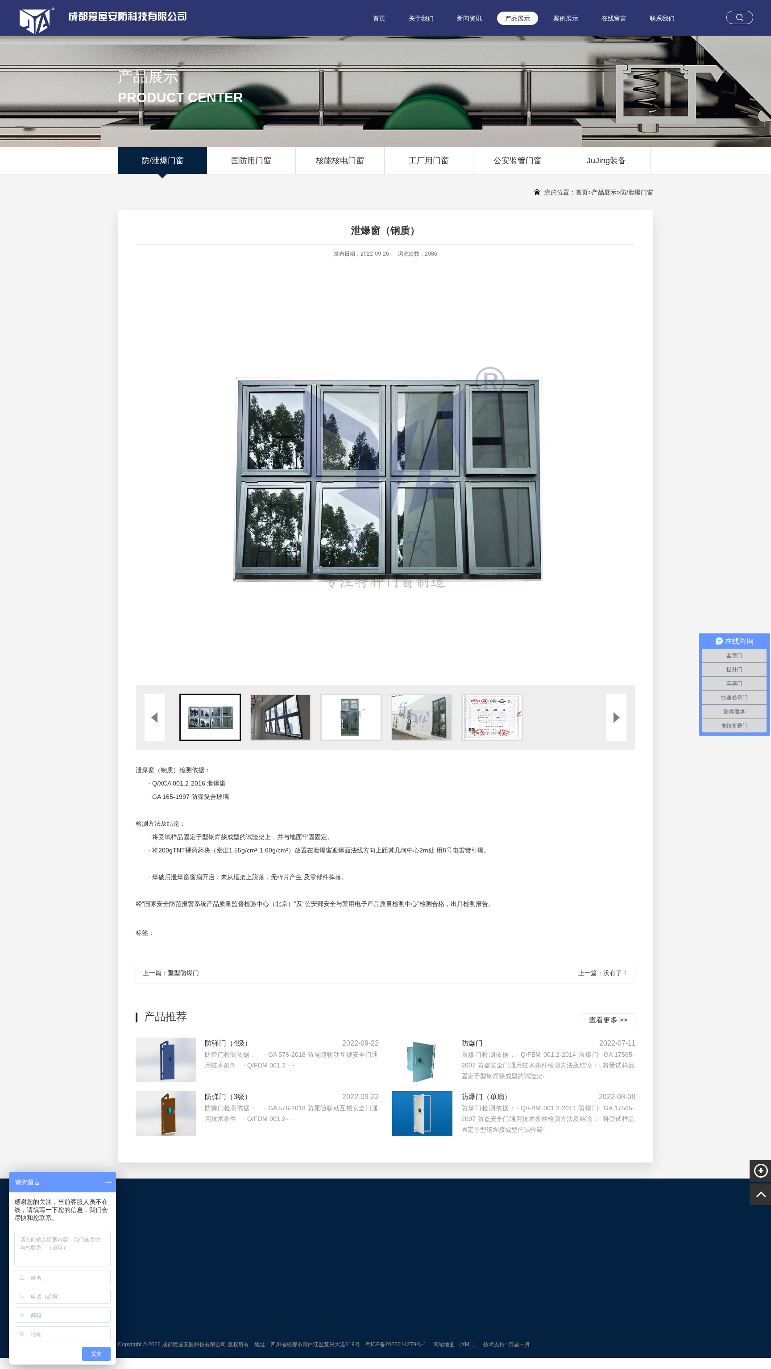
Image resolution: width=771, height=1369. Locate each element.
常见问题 (330, 1334)
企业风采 (262, 1346)
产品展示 (517, 18)
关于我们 (421, 18)
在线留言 (613, 18)
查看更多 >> (608, 1020)
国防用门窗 (251, 160)
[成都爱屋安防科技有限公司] (96, 17)
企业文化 (262, 1321)
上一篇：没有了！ (603, 972)
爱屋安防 (167, 1238)
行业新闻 (330, 1321)
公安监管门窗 (517, 160)
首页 (379, 18)
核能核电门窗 (340, 160)
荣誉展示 (262, 1334)
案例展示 (565, 18)
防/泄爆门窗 (162, 160)
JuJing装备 (606, 160)
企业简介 (262, 1309)
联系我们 (662, 18)
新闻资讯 (469, 18)
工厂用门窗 (429, 160)
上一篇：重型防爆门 (171, 972)
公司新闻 (330, 1309)
